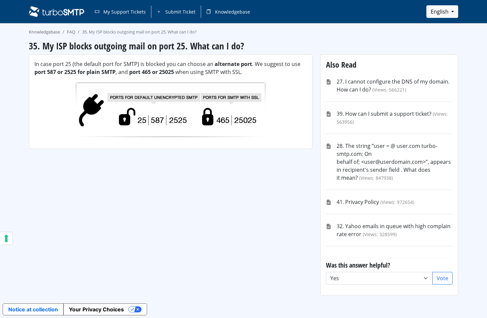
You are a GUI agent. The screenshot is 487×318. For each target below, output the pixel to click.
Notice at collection (33, 309)
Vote (442, 278)
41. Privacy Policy (358, 202)
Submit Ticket (179, 12)
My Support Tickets (124, 12)
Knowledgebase (232, 12)
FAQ (71, 32)
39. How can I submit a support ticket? (384, 113)
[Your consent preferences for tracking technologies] (6, 238)
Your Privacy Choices (96, 309)
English (440, 11)
